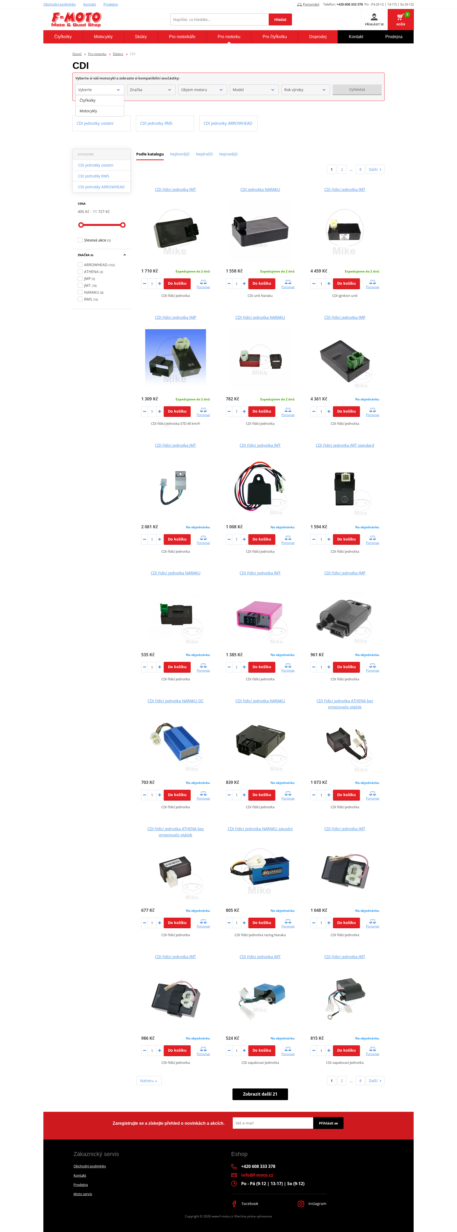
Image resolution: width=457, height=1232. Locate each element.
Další (373, 169)
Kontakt (89, 4)
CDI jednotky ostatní (95, 165)
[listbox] (99, 106)
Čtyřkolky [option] (87, 100)
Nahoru (147, 1080)
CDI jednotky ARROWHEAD (101, 186)
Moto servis (83, 1193)
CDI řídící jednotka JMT (175, 189)
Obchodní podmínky (59, 4)
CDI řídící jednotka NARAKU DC (176, 700)
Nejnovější (228, 154)
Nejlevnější (180, 154)
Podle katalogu (150, 154)
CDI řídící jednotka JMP (175, 317)
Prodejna (110, 4)
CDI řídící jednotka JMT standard (345, 445)
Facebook (249, 1203)
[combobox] (99, 89)
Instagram (316, 1203)
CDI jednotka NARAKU (260, 189)
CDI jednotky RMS (93, 175)
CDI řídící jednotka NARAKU (260, 317)
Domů (76, 54)
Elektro (118, 54)
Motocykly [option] (88, 110)
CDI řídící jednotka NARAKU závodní (260, 828)
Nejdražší (204, 154)
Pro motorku (97, 54)
